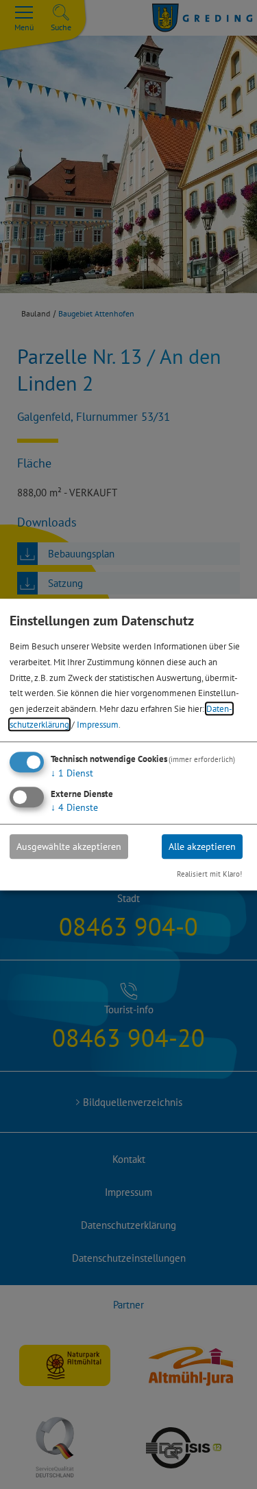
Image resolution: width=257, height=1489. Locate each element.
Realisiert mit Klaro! (209, 874)
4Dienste (74, 807)
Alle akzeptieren (202, 846)
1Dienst (72, 773)
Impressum (98, 724)
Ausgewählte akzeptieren (68, 846)
